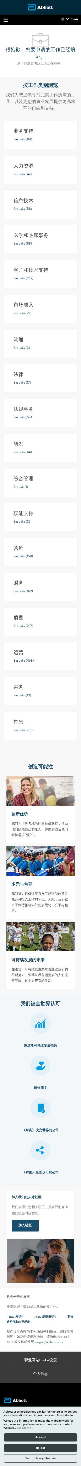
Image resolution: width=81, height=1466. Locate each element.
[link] (25, 1226)
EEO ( (12, 1317)
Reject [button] (40, 1448)
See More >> (24, 1427)
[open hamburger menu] (5, 19)
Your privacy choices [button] (40, 1458)
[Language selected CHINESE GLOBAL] (65, 19)
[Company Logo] (40, 7)
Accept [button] (40, 1437)
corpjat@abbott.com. (49, 1342)
